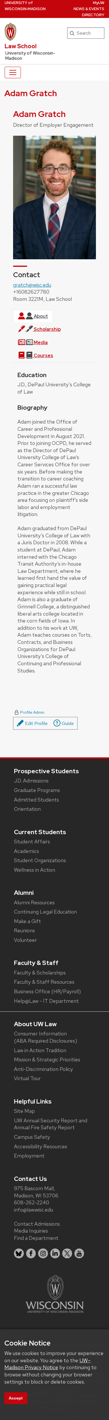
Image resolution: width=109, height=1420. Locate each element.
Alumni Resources (34, 902)
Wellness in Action (34, 869)
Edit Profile (36, 723)
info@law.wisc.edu (33, 1209)
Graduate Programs (37, 790)
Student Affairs (32, 841)
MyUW (98, 2)
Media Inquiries (31, 1230)
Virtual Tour (27, 1078)
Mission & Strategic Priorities (47, 1059)
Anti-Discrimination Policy (43, 1069)
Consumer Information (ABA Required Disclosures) (45, 1037)
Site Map (24, 1111)
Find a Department (36, 1238)
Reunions (24, 930)
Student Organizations (40, 860)
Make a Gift (27, 921)
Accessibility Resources (40, 1146)
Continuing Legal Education (45, 911)
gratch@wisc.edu (32, 285)
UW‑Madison (25, 5)
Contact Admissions (37, 1223)
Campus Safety (32, 1137)
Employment (29, 1155)
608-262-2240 (31, 1202)
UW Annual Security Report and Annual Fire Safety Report (50, 1124)
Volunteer (25, 940)
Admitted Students (36, 799)
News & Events (89, 8)
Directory (93, 14)
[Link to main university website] (55, 1293)
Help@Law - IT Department (46, 1001)
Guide (67, 723)
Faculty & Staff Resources (44, 982)
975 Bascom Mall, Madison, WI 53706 (36, 1192)
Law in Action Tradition (40, 1050)
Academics (26, 851)
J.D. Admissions (31, 780)
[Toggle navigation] (13, 72)
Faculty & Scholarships (40, 972)
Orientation (27, 809)
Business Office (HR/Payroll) (47, 991)
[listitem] (19, 1253)
